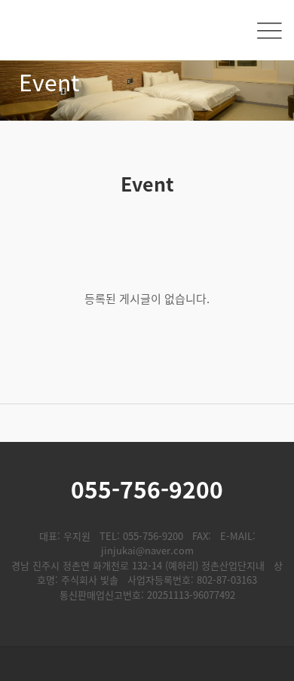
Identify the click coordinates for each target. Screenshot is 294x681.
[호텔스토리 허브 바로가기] (147, 664)
